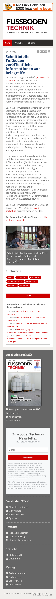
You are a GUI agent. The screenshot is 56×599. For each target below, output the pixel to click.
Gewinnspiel (15, 510)
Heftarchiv (14, 413)
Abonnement (15, 416)
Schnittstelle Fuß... (15, 281)
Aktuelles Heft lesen (19, 507)
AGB (13, 488)
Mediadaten (15, 420)
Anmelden (28, 457)
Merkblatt (12, 285)
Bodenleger (36, 277)
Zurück (28, 295)
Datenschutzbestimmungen (27, 488)
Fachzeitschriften (17, 573)
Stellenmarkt (15, 555)
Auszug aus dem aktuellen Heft (25, 409)
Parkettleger (22, 277)
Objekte (31, 43)
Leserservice (15, 580)
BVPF (11, 277)
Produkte (19, 43)
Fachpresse (15, 577)
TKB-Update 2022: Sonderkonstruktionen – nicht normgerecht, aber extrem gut (27, 338)
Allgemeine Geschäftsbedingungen (36, 593)
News (7, 43)
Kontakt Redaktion (19, 532)
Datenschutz (17, 593)
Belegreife (24, 285)
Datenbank (14, 558)
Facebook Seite (16, 514)
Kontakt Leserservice (20, 540)
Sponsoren (14, 518)
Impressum (15, 584)
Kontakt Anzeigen (18, 536)
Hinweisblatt (31, 281)
